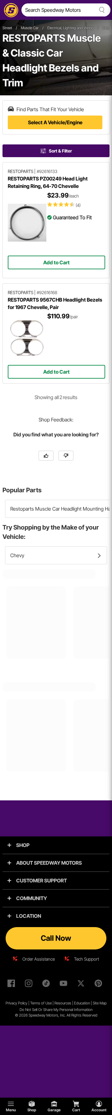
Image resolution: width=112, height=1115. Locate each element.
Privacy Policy (16, 1003)
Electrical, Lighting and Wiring (70, 27)
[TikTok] (47, 985)
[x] (82, 985)
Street (7, 27)
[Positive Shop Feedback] (46, 456)
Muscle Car (30, 27)
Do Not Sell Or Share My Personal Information (56, 1009)
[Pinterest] (100, 985)
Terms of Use (41, 1003)
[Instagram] (30, 985)
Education (82, 1003)
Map (103, 1003)
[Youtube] (65, 985)
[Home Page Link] (10, 10)
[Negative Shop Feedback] (65, 456)
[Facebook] (12, 985)
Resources (62, 1003)
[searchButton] (100, 9)
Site (96, 1003)
